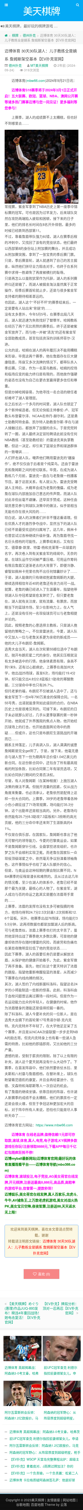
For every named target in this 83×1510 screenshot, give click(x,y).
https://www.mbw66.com (54, 1124)
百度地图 (37, 1504)
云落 (63, 1504)
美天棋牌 (37, 1500)
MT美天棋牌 (39, 65)
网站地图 (69, 1500)
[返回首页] (6, 35)
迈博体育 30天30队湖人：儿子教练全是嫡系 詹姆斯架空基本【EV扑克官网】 (41, 1247)
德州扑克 (29, 35)
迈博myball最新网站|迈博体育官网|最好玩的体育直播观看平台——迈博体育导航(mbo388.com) (40, 1164)
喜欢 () (44, 1273)
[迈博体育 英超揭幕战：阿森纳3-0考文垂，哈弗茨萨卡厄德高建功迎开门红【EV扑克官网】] (23, 1348)
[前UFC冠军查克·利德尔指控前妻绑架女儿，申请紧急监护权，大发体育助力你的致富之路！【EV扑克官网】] (62, 1348)
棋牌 (15, 35)
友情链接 (53, 1500)
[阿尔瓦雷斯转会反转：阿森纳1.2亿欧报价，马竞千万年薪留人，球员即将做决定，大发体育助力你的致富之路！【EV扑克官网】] (23, 1393)
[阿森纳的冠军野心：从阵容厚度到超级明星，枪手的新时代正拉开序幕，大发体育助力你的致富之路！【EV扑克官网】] (62, 1393)
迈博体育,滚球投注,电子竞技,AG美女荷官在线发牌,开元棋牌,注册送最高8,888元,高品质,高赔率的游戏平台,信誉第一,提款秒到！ (41, 1182)
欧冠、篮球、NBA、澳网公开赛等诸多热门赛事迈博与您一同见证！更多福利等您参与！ (41, 101)
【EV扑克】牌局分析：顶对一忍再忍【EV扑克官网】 (60, 1308)
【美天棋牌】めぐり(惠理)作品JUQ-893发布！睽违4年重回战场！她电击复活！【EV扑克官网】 (23, 1312)
